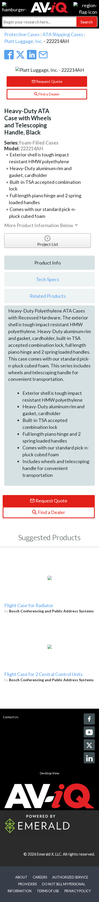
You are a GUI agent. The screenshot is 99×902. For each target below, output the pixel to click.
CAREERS (40, 877)
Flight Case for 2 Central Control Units (43, 674)
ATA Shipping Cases (63, 34)
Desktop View (49, 773)
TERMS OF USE (48, 891)
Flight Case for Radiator (28, 605)
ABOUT (21, 877)
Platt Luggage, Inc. (23, 41)
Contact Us (10, 717)
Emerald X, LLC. (49, 854)
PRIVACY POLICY (77, 891)
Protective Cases (22, 34)
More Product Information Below (39, 225)
